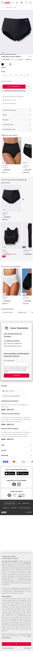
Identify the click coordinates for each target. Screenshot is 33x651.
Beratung (4, 455)
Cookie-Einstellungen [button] (24, 507)
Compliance (14, 507)
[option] (2, 64)
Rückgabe (5, 120)
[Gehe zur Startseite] (7, 2)
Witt (2, 445)
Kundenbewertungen (9, 129)
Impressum (6, 507)
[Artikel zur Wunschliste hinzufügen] (28, 87)
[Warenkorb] (30, 2)
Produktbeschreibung (9, 110)
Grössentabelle (7, 81)
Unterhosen (9, 7)
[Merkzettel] (26, 2)
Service (3, 450)
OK (16, 644)
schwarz (3, 67)
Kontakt (4, 386)
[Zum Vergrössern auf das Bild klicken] (30, 51)
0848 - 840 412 (7, 424)
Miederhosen (22, 312)
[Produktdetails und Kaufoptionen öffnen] (19, 209)
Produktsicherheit (8, 124)
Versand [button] (20, 59)
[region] (16, 602)
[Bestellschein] (21, 2)
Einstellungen (27, 648)
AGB (19, 503)
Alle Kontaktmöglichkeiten (12, 396)
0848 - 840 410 (7, 409)
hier (12, 581)
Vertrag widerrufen (10, 503)
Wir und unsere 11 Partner (9, 561)
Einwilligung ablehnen (8, 648)
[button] (2, 2)
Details (5, 115)
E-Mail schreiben (8, 391)
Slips (15, 7)
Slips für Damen (8, 312)
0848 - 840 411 (7, 439)
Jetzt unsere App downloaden (16, 469)
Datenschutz (25, 503)
